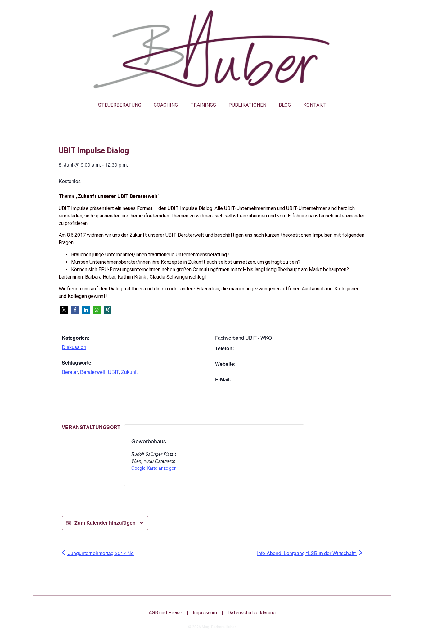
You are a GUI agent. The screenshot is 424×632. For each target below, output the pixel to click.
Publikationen (247, 105)
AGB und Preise (165, 613)
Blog (285, 105)
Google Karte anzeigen (154, 468)
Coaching (166, 105)
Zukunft (129, 371)
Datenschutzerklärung (252, 613)
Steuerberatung (119, 105)
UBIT (113, 371)
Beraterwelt (92, 371)
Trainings (203, 105)
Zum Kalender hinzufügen (105, 522)
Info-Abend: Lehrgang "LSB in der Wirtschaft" (307, 553)
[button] (64, 310)
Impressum (205, 613)
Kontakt (314, 105)
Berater (70, 371)
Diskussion (74, 347)
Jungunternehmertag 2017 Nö (100, 553)
